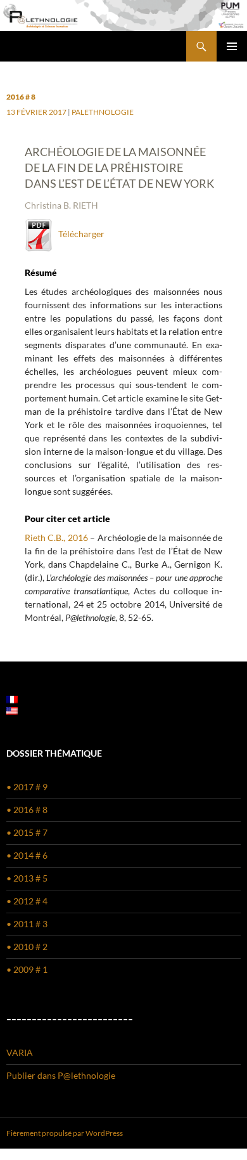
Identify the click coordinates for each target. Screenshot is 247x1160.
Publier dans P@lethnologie (60, 1075)
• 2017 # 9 (27, 786)
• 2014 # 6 (27, 855)
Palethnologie (103, 112)
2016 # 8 (20, 96)
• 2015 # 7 (27, 832)
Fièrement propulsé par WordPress (64, 1133)
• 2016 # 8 (27, 809)
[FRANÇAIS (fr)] (12, 698)
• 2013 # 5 (27, 878)
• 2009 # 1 (27, 969)
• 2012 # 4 (27, 901)
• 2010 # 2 (27, 946)
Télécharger (78, 233)
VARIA (19, 1052)
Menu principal (232, 46)
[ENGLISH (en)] (12, 709)
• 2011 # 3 (27, 923)
